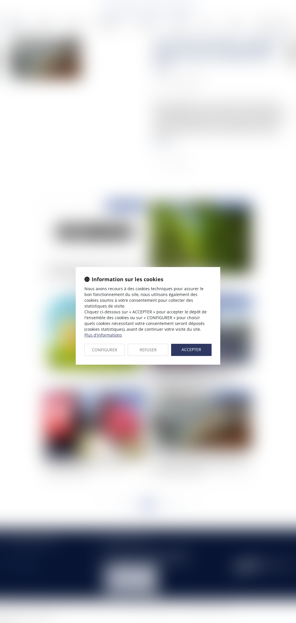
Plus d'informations (103, 335)
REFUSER (148, 349)
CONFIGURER (104, 349)
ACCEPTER (191, 349)
